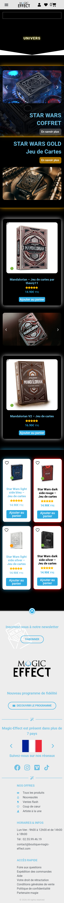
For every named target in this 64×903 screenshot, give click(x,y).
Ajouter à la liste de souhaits (7, 359)
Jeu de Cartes (43, 151)
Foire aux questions (29, 867)
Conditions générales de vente (35, 884)
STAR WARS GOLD (37, 143)
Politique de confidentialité (33, 888)
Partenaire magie (27, 893)
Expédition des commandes (34, 871)
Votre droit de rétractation (33, 880)
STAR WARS (45, 115)
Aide (19, 876)
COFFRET (49, 123)
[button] (6, 5)
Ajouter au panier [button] (32, 433)
